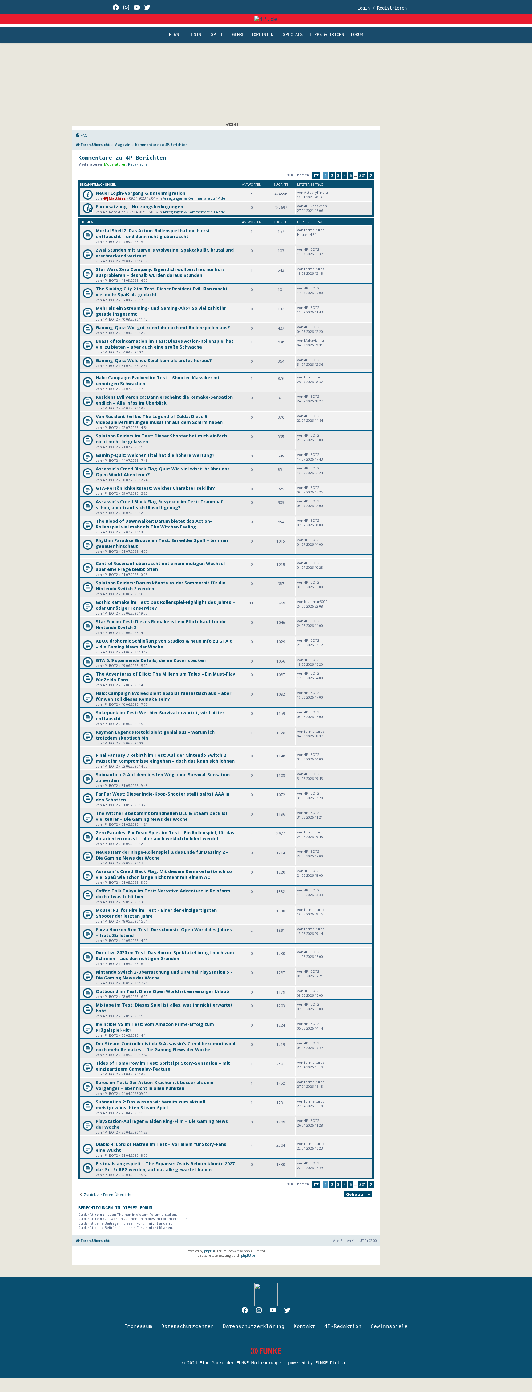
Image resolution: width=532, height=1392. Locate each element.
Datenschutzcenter (187, 1326)
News (174, 34)
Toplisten (262, 34)
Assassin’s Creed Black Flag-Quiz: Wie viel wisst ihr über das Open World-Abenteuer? (163, 471)
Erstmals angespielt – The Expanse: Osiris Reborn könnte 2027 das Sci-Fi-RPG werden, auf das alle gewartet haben (165, 1166)
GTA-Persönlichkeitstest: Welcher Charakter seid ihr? (155, 488)
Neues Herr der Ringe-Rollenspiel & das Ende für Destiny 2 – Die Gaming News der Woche (162, 855)
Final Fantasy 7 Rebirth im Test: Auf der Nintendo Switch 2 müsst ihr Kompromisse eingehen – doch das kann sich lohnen (165, 758)
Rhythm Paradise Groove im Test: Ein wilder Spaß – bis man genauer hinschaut (162, 543)
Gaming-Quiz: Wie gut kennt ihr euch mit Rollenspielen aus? (163, 327)
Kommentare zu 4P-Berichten (122, 157)
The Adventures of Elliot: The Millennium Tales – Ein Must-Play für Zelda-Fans (165, 677)
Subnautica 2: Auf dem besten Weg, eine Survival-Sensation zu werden (163, 777)
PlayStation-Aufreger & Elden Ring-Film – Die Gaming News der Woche (162, 1124)
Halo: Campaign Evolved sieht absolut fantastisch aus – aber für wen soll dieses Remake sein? (163, 696)
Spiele (218, 34)
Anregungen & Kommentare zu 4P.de (194, 198)
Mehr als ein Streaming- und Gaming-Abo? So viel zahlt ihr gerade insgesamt (161, 311)
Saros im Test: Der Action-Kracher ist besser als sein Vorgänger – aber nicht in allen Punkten (154, 1085)
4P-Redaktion (342, 1326)
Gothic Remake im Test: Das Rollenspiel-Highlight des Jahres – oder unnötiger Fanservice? (165, 605)
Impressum (138, 1326)
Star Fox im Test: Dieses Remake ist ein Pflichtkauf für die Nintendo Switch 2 (161, 624)
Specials (293, 34)
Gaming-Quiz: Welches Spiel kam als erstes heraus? (154, 360)
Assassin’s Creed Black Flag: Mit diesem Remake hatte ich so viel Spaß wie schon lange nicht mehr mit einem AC (164, 874)
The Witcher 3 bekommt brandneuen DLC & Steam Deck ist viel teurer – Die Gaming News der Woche (162, 816)
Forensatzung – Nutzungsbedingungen (139, 206)
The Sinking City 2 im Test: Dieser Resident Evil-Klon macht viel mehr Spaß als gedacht (162, 291)
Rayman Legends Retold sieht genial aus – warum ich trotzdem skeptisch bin (155, 735)
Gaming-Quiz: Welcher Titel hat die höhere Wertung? (155, 455)
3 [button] (338, 175)
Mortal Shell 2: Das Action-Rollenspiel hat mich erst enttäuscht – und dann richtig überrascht (153, 233)
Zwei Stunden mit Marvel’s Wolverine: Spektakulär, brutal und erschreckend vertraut (165, 253)
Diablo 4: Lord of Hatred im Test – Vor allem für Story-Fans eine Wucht (161, 1147)
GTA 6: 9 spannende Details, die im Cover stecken (151, 660)
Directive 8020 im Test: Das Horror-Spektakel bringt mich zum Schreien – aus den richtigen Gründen (165, 955)
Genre (238, 34)
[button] (316, 175)
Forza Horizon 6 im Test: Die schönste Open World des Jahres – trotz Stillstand (164, 932)
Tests (195, 34)
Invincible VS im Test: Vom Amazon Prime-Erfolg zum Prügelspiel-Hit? (155, 1027)
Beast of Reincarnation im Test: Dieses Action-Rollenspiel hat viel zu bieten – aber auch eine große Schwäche (164, 344)
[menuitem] (81, 135)
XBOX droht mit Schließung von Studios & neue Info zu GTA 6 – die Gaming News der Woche (164, 644)
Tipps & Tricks (326, 34)
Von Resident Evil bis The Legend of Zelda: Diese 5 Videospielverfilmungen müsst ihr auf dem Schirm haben (159, 419)
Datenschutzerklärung (253, 1326)
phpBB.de (248, 1255)
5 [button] (350, 175)
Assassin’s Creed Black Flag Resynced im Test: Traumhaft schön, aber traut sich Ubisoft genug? (160, 504)
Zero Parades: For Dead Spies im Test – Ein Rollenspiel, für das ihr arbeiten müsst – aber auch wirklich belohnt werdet (165, 835)
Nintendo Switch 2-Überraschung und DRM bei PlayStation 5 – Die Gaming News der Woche (164, 975)
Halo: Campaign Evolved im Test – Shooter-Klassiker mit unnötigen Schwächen (158, 380)
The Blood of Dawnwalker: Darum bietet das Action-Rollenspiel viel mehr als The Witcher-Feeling (154, 524)
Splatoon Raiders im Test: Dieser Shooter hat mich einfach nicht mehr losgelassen (161, 439)
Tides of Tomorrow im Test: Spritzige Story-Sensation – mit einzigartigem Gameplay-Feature (163, 1066)
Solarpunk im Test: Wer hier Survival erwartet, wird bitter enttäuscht (160, 715)
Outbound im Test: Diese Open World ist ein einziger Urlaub (162, 991)
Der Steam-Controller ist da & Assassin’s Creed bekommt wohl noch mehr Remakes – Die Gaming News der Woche (165, 1046)
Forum (357, 34)
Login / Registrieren (382, 8)
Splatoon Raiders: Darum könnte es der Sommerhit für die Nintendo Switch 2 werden (160, 586)
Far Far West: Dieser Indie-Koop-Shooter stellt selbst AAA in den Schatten (162, 797)
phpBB (209, 1251)
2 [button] (332, 175)
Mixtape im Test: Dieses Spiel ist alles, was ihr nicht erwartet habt (164, 1008)
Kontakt (304, 1326)
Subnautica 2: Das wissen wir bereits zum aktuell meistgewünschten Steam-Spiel (150, 1105)
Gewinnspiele (389, 1326)
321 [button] (362, 175)
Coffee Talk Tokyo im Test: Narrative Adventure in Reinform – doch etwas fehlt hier (165, 893)
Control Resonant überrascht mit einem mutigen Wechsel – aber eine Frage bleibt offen (162, 566)
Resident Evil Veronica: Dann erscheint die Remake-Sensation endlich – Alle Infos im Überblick (164, 400)
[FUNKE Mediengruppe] (266, 1351)
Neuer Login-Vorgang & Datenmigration (140, 193)
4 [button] (344, 175)
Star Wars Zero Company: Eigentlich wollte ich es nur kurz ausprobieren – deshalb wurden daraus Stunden (160, 272)
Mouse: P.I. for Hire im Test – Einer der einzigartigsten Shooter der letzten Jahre (156, 913)
